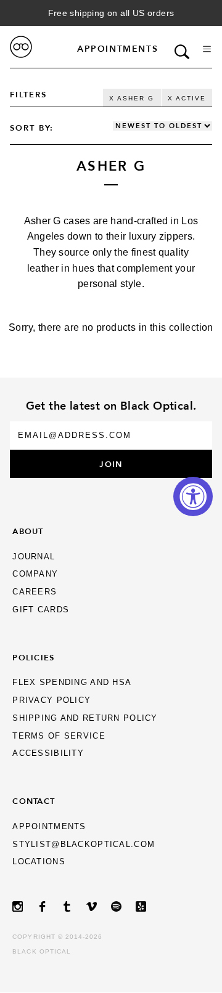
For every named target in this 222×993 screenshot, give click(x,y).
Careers (34, 591)
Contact (33, 801)
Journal (33, 556)
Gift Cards (40, 609)
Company (35, 573)
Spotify (123, 906)
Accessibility (48, 753)
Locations (38, 861)
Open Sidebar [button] (207, 49)
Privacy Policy (51, 700)
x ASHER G (131, 98)
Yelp (148, 906)
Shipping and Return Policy (84, 718)
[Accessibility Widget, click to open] (193, 496)
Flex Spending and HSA (71, 682)
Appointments (117, 48)
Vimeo (98, 906)
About (27, 531)
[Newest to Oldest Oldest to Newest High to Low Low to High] (162, 126)
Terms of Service (58, 735)
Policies (33, 657)
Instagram (24, 906)
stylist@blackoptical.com (83, 844)
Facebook (49, 906)
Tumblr (74, 906)
